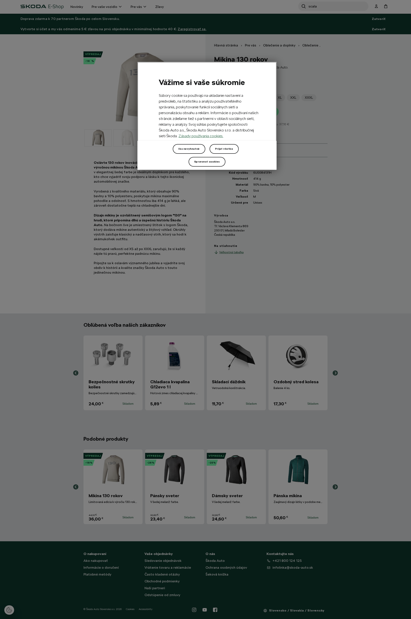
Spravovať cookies (207, 161)
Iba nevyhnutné (189, 148)
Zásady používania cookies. (201, 136)
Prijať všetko (224, 148)
